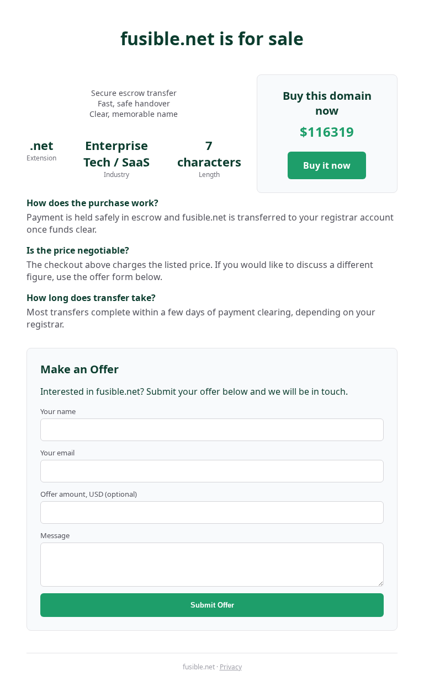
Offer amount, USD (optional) (88, 494)
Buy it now (327, 165)
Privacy (231, 667)
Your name (58, 411)
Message (55, 535)
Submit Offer (212, 605)
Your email (57, 453)
